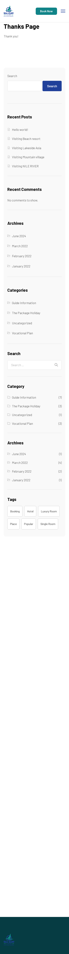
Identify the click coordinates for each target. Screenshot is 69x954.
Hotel (30, 511)
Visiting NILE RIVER (25, 166)
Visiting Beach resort (26, 138)
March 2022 (20, 246)
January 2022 (21, 266)
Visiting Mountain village (28, 157)
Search (12, 76)
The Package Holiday (26, 313)
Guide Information (24, 303)
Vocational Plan (22, 333)
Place (13, 524)
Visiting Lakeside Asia (26, 148)
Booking (15, 511)
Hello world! (20, 129)
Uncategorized (22, 323)
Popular (28, 524)
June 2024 (19, 236)
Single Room (47, 524)
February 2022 (21, 256)
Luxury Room (49, 511)
